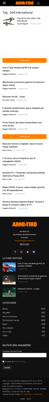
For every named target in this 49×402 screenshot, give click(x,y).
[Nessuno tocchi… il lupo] (9, 292)
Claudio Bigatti (22, 24)
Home (5, 9)
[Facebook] (15, 251)
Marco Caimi (7, 150)
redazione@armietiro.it (24, 240)
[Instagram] (21, 251)
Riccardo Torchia (9, 100)
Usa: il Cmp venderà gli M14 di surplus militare (31, 264)
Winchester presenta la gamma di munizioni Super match (32, 277)
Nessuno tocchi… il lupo (14, 96)
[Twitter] (27, 251)
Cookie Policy (37, 394)
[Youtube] (33, 251)
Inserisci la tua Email (12, 351)
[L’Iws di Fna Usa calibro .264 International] (9, 21)
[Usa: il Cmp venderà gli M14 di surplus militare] (9, 267)
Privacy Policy (19, 361)
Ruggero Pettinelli (9, 74)
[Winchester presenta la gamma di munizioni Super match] (9, 279)
